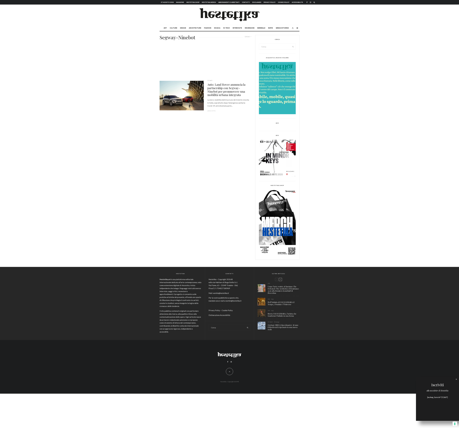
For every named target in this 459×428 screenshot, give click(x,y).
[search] (293, 47)
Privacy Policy (270, 2)
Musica (217, 28)
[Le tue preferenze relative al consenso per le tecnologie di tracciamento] (455, 424)
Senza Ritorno (282, 28)
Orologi (276, 322)
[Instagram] (310, 2)
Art (165, 28)
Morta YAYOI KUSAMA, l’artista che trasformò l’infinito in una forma (282, 315)
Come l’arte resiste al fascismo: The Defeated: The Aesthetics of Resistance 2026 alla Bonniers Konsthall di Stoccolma (283, 289)
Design (183, 28)
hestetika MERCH (209, 2)
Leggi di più (211, 111)
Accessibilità (297, 2)
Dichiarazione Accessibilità (219, 315)
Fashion (207, 28)
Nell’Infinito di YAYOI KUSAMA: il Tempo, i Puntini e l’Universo (281, 303)
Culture (173, 28)
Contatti (246, 2)
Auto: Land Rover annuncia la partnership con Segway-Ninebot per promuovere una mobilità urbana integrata (226, 90)
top (272, 299)
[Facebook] (307, 2)
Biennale (261, 28)
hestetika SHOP (192, 2)
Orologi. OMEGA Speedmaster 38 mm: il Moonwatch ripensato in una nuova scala (283, 327)
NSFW (270, 28)
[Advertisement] (206, 61)
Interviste (237, 28)
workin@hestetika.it (221, 293)
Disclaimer (256, 2)
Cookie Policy (283, 2)
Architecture (195, 28)
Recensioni (249, 28)
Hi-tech (226, 28)
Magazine (180, 2)
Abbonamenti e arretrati (229, 2)
